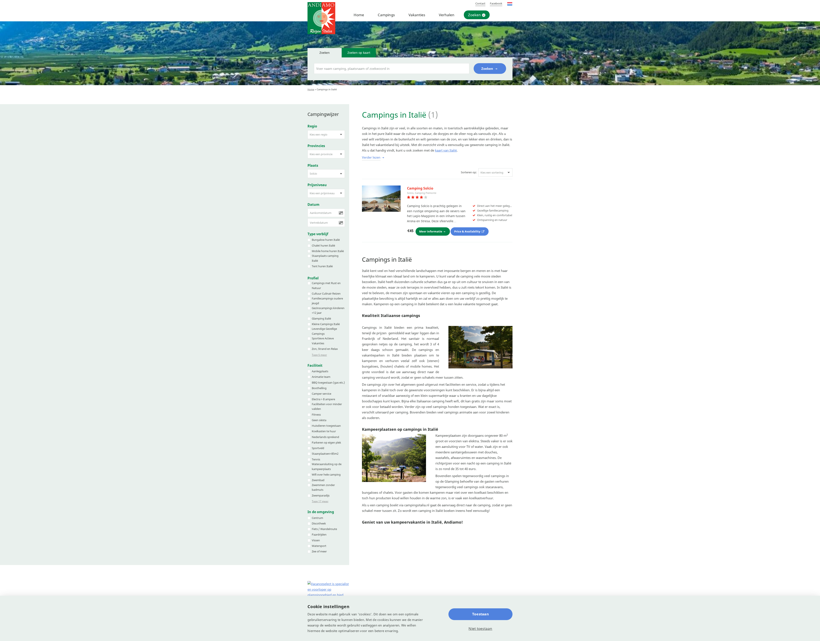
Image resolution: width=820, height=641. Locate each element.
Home (359, 14)
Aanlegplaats (320, 371)
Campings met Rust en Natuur (326, 285)
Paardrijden (319, 534)
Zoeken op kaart (358, 53)
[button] (326, 134)
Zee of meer (319, 551)
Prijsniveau (317, 185)
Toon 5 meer (319, 355)
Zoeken (474, 14)
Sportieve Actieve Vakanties (323, 340)
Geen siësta (319, 420)
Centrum (317, 518)
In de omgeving (321, 512)
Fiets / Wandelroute (324, 529)
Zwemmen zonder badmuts (323, 487)
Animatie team (321, 377)
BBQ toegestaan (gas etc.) (328, 382)
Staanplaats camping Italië (325, 258)
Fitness (316, 414)
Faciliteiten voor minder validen (327, 406)
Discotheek (319, 523)
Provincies (316, 145)
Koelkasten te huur (324, 431)
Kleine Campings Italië (326, 324)
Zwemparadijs (320, 495)
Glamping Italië (321, 318)
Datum (313, 204)
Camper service (321, 394)
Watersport (319, 546)
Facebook (496, 3)
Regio (312, 126)
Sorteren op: (469, 172)
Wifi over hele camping (326, 474)
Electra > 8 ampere (323, 399)
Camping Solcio (420, 188)
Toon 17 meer (320, 501)
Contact (480, 3)
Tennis (316, 459)
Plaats (313, 165)
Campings (386, 14)
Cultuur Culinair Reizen (326, 293)
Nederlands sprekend (325, 437)
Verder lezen (371, 157)
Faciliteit (315, 365)
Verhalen (446, 14)
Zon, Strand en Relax (325, 349)
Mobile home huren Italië (328, 251)
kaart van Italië (446, 150)
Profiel (313, 278)
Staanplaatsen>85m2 (325, 454)
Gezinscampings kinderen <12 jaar (328, 310)
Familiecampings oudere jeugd (327, 300)
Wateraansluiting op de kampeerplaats (326, 466)
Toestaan (480, 614)
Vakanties (417, 14)
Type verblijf (318, 234)
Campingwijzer (323, 114)
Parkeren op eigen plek (326, 442)
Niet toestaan (480, 628)
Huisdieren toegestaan (326, 426)
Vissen (316, 540)
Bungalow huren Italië (326, 240)
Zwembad (318, 480)
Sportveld (318, 448)
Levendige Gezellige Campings (324, 331)
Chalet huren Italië (323, 245)
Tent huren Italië (322, 266)
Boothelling (319, 388)
